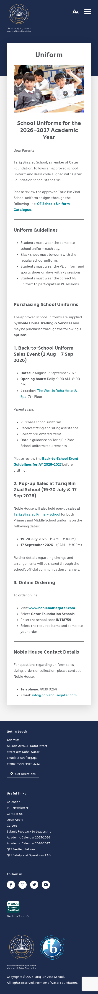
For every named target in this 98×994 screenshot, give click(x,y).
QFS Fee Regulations (21, 849)
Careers (12, 825)
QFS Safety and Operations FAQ (29, 855)
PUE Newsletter (17, 808)
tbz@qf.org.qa (26, 757)
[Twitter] (34, 885)
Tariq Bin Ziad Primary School (37, 514)
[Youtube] (46, 885)
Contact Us (15, 813)
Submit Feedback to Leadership (29, 831)
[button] (75, 11)
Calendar (13, 802)
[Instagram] (22, 885)
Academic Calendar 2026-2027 (28, 843)
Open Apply (15, 819)
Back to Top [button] (15, 916)
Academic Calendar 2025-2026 (28, 837)
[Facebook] (11, 885)
